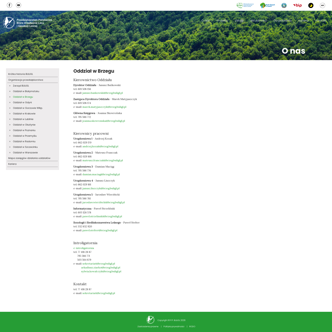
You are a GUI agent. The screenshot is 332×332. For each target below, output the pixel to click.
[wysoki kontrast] (310, 5)
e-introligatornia (83, 248)
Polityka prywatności (174, 326)
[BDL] (267, 5)
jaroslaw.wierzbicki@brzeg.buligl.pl (103, 202)
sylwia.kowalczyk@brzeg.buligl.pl (101, 271)
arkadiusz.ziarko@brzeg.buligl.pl (100, 267)
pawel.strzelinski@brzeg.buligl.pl (102, 216)
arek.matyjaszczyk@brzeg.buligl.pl (105, 106)
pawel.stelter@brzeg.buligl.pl (99, 230)
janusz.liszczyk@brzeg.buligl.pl (101, 188)
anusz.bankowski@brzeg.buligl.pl (103, 92)
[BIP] (297, 5)
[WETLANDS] (284, 5)
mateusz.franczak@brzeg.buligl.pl (102, 160)
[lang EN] (322, 5)
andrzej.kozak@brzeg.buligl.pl (100, 146)
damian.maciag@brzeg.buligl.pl (101, 174)
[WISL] (245, 5)
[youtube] (18, 5)
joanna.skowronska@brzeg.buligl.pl (103, 120)
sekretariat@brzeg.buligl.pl (98, 263)
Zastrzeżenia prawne (147, 326)
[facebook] (9, 5)
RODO (192, 326)
